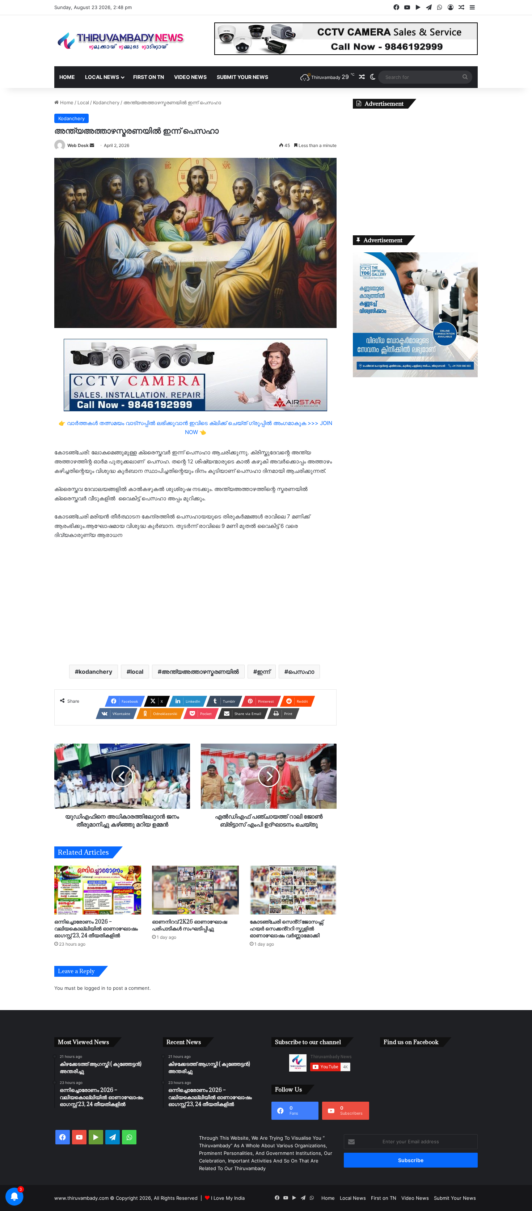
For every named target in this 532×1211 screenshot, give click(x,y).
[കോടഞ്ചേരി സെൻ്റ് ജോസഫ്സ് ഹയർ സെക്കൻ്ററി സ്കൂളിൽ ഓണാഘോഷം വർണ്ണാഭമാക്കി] (293, 890)
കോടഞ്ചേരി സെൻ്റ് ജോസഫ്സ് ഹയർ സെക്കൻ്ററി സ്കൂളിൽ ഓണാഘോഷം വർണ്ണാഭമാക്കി (286, 928)
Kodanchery (106, 102)
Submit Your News (242, 77)
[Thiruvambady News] (121, 41)
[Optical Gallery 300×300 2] (415, 375)
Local (83, 102)
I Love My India (228, 1198)
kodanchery (95, 671)
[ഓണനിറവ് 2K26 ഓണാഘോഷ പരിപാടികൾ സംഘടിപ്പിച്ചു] (195, 890)
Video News (190, 77)
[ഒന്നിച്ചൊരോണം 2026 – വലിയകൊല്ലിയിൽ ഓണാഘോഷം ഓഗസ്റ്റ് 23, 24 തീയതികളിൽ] (97, 890)
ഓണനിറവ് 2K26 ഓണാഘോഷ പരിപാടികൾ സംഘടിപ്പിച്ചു (189, 925)
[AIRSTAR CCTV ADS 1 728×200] (195, 374)
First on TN (148, 77)
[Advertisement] (195, 601)
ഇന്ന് (263, 671)
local (136, 671)
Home (67, 77)
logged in (94, 988)
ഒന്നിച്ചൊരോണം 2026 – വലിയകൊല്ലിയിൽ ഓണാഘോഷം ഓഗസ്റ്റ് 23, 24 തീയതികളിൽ (96, 928)
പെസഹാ (301, 671)
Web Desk (78, 145)
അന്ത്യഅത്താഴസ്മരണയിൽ (200, 671)
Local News (102, 77)
